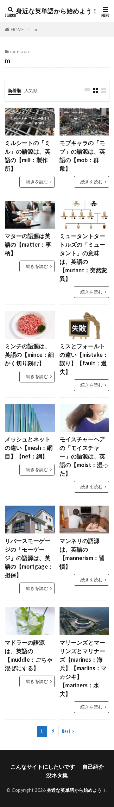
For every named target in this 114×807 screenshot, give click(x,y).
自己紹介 (93, 766)
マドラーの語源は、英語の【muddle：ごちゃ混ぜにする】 (29, 655)
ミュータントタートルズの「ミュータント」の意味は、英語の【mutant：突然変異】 (83, 257)
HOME (17, 29)
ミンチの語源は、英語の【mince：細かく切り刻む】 (29, 355)
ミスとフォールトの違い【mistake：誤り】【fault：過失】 (84, 359)
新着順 (14, 90)
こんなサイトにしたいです (42, 766)
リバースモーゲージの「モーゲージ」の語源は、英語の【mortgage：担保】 (29, 557)
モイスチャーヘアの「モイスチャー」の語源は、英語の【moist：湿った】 (84, 456)
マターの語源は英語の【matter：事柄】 (28, 244)
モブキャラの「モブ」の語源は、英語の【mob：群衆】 (82, 155)
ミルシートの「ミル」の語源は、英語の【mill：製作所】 (27, 155)
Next (66, 731)
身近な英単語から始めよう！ (57, 11)
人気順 (31, 90)
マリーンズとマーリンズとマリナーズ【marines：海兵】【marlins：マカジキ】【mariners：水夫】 (83, 668)
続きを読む (37, 181)
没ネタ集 (57, 775)
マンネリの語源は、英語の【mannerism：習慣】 (82, 553)
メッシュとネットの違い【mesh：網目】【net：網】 (29, 448)
